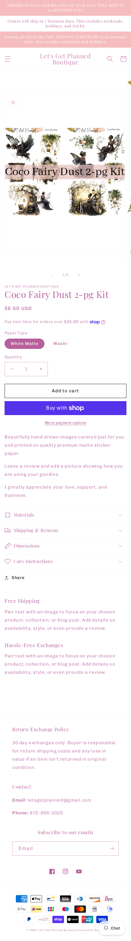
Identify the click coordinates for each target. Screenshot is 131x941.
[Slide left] (52, 275)
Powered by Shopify (90, 930)
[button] (7, 59)
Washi (60, 343)
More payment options (66, 423)
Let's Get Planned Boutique (57, 930)
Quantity (13, 357)
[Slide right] (79, 275)
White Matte (24, 343)
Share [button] (18, 577)
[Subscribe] (112, 848)
